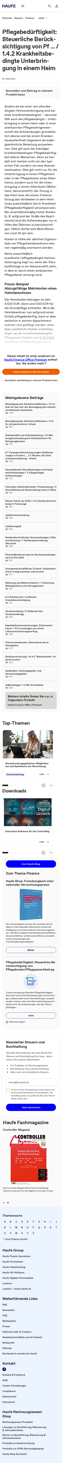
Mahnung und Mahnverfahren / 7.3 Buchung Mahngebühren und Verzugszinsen (29, 584)
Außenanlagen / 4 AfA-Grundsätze (24, 684)
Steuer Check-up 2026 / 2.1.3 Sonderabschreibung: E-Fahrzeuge (31, 502)
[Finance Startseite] (9, 6)
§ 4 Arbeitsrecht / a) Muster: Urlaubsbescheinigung (21, 598)
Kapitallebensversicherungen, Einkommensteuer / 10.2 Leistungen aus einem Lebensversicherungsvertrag (29, 628)
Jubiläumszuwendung (17, 514)
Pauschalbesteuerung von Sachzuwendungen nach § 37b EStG (30, 556)
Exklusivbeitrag (15, 774)
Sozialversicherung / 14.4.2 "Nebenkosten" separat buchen (31, 658)
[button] (31, 372)
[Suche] (49, 6)
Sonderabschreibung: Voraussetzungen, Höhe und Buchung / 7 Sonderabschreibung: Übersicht (30, 540)
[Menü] (23, 6)
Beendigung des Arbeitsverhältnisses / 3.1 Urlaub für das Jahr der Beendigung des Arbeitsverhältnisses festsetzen (30, 406)
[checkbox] (8, 1090)
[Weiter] (50, 785)
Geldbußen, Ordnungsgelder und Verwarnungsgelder (23, 672)
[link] (7, 18)
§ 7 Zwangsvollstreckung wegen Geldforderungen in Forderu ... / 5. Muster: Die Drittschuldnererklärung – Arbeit (29, 455)
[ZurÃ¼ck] (43, 785)
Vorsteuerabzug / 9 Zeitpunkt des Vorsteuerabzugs (24, 613)
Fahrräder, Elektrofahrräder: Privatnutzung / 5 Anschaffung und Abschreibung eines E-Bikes (30, 488)
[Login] (57, 6)
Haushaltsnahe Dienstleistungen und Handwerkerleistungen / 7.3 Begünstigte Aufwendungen (29, 472)
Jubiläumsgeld (13, 526)
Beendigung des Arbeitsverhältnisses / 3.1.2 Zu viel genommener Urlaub (29, 422)
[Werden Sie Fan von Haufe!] (4, 1369)
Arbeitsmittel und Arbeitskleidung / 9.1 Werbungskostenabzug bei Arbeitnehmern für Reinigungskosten (29, 438)
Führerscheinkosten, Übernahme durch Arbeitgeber (27, 644)
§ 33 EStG (47, 337)
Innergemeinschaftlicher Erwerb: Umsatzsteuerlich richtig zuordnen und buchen (31, 570)
